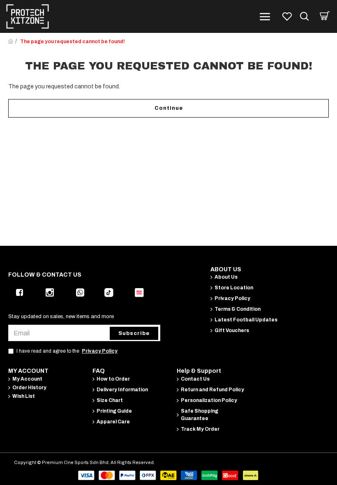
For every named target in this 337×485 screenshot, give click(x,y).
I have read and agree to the (67, 351)
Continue (169, 108)
